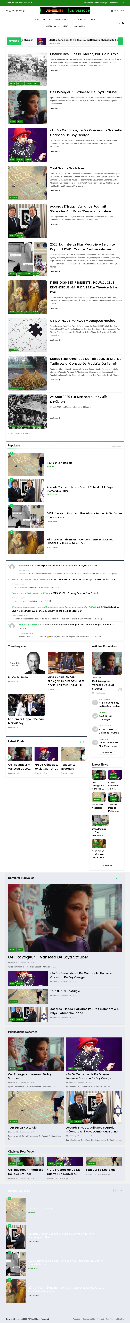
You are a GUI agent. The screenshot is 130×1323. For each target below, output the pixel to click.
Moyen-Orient (36, 426)
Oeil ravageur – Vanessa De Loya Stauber (84, 92)
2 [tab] (83, 742)
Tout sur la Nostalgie (107, 40)
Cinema (12, 121)
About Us (76, 1319)
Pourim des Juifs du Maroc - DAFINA (30, 579)
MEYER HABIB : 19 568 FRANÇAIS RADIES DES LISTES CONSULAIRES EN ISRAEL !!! (66, 681)
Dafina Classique (101, 3)
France (12, 274)
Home (36, 19)
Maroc (36, 83)
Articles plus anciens (20, 433)
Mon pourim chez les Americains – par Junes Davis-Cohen (84, 579)
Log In (121, 3)
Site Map (109, 1319)
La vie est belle (18, 677)
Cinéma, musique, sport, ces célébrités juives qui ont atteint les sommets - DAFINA (54, 607)
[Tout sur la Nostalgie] (88, 43)
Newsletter (88, 3)
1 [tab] (80, 742)
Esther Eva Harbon (28, 624)
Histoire (20, 83)
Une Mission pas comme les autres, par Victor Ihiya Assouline (63, 565)
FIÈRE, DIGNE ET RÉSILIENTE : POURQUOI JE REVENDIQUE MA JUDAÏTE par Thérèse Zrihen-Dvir (85, 287)
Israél (20, 121)
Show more (107, 752)
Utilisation (120, 1319)
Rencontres (113, 3)
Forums (92, 19)
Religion (36, 274)
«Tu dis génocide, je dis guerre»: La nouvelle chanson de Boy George (64, 1174)
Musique (28, 159)
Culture (78, 19)
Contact (100, 1319)
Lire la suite (54, 70)
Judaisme (28, 83)
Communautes (61, 19)
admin (22, 565)
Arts (45, 19)
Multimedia (50, 26)
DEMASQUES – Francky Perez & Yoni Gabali (75, 593)
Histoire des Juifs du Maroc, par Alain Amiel (84, 54)
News (65, 26)
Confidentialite (89, 1319)
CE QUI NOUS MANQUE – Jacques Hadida (82, 320)
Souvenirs (13, 197)
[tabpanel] (20, 761)
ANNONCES (79, 26)
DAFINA (12, 83)
